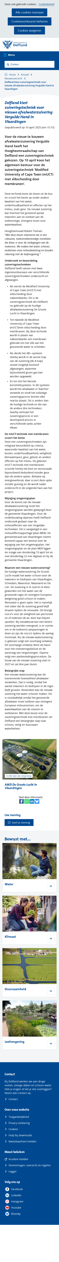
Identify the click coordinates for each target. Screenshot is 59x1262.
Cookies (13, 1129)
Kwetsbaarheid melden (22, 1141)
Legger (13, 1171)
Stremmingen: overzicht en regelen (30, 1165)
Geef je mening (21, 822)
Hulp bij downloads (20, 1135)
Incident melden (18, 1159)
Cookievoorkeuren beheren (29, 21)
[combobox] (29, 64)
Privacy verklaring (19, 1123)
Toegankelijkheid (19, 1117)
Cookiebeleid (46, 4)
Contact (13, 1099)
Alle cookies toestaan (29, 12)
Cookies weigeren (29, 30)
